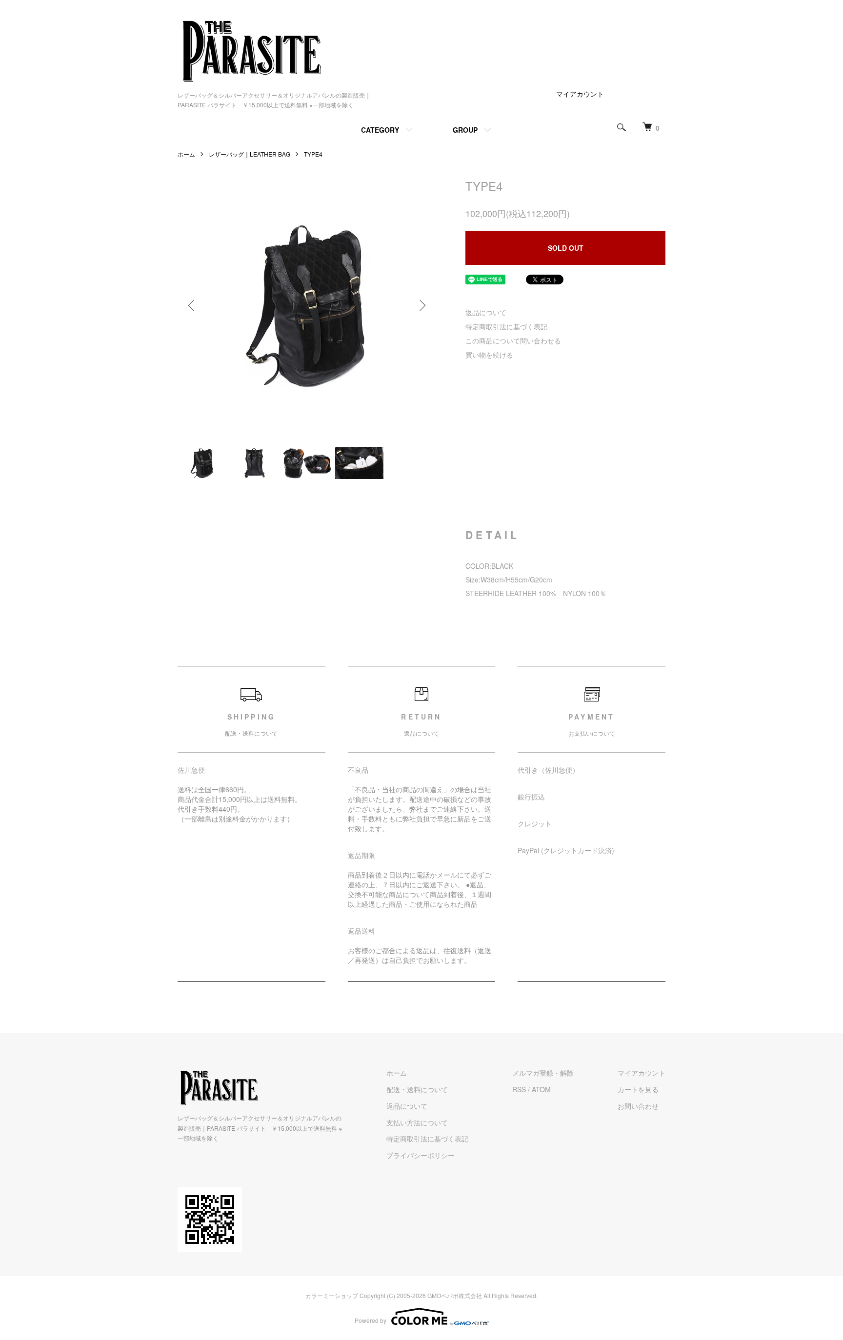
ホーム (186, 154)
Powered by (370, 1320)
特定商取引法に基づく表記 (506, 326)
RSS (519, 1089)
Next (421, 305)
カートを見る (638, 1089)
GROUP (465, 130)
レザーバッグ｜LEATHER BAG (249, 154)
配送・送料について (417, 1089)
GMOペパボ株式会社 (454, 1295)
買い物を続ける (489, 355)
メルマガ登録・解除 (543, 1073)
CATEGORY (380, 130)
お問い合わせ (638, 1106)
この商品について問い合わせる (513, 340)
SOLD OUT (565, 248)
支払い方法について (417, 1122)
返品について (485, 312)
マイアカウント (580, 94)
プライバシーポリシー (420, 1155)
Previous (192, 305)
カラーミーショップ (331, 1295)
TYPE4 (313, 154)
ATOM (541, 1089)
